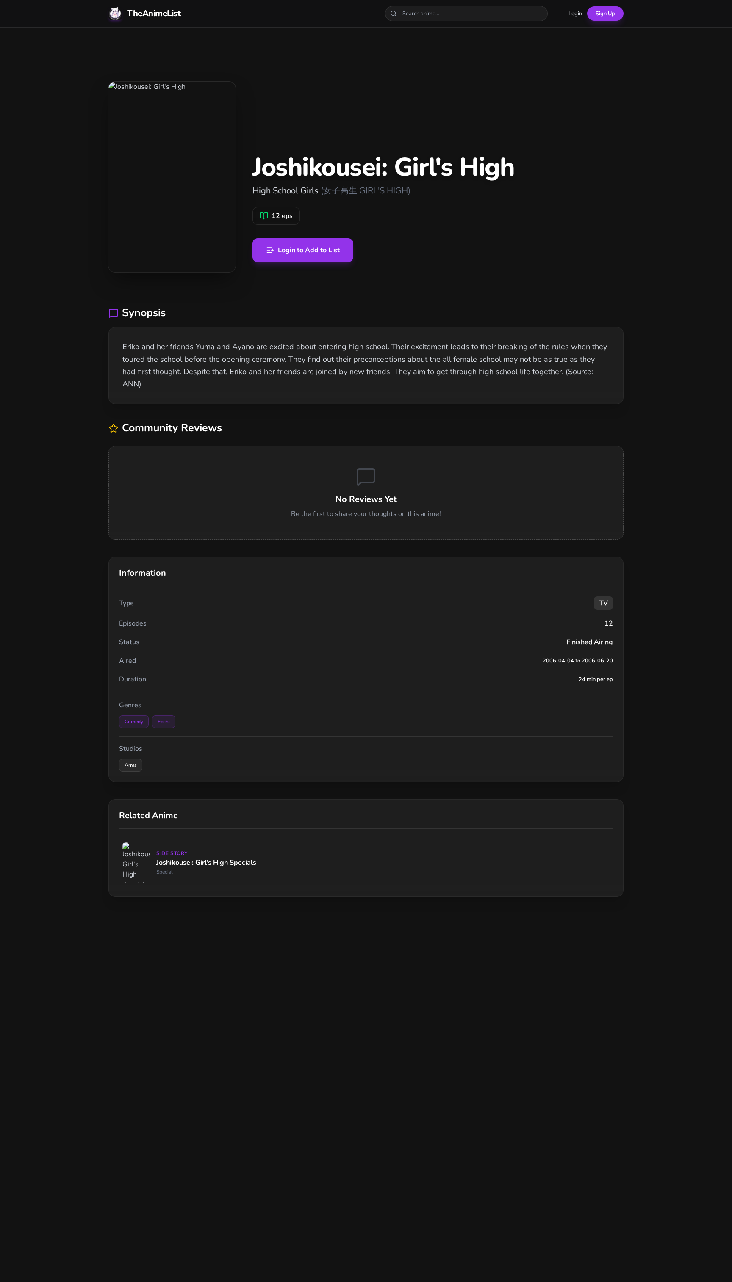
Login (575, 13)
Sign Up (605, 13)
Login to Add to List (309, 250)
